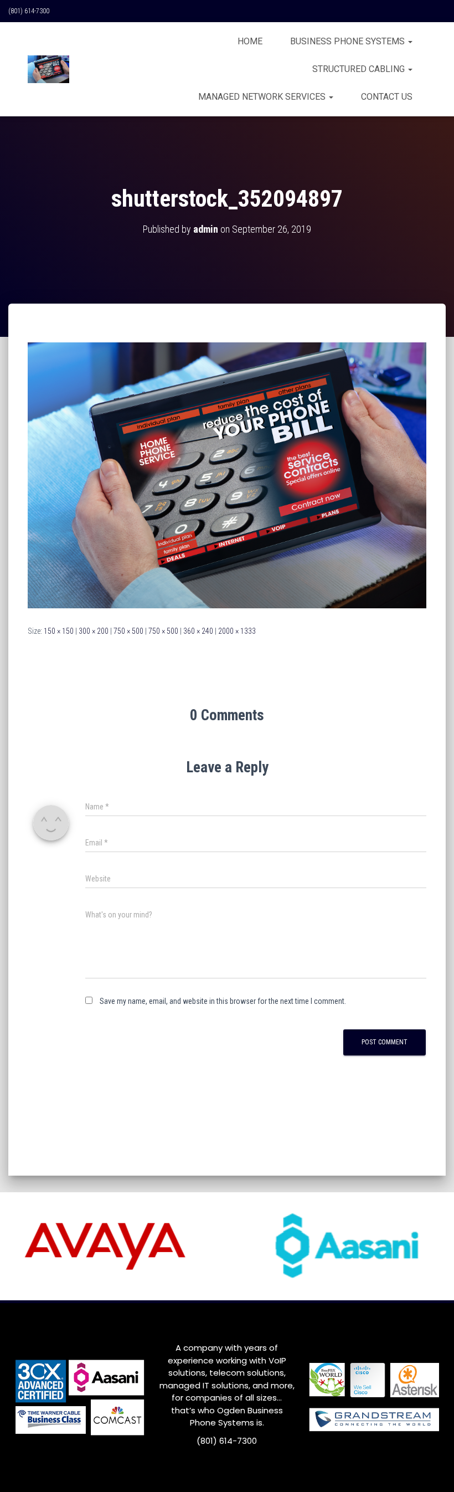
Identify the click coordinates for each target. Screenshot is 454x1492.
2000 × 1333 (237, 631)
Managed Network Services (263, 96)
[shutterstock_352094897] (227, 474)
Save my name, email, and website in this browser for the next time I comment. (223, 1001)
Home (250, 41)
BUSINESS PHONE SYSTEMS (348, 41)
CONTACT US (386, 96)
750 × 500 (128, 631)
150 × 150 (59, 631)
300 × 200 (94, 631)
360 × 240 (198, 631)
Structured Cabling (359, 69)
